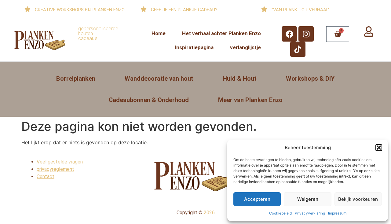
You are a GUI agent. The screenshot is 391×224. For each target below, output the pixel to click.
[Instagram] (306, 34)
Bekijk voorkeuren (358, 199)
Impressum (337, 213)
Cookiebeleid (280, 213)
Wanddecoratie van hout (159, 78)
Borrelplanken (75, 78)
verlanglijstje (245, 47)
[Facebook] (289, 34)
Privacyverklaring (310, 213)
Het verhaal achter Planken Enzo (221, 33)
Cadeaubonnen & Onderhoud (149, 100)
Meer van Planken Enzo (250, 100)
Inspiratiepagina (194, 47)
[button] (379, 148)
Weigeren (307, 199)
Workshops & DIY (310, 78)
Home (159, 33)
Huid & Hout (240, 78)
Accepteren (257, 199)
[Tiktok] (297, 49)
